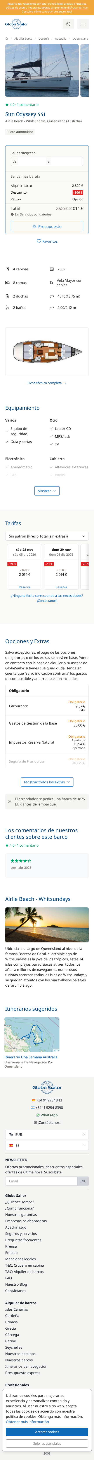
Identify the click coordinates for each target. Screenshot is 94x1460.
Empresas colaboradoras (26, 1220)
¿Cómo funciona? (19, 1208)
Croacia (11, 1322)
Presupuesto (50, 226)
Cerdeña (12, 1315)
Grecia (10, 1328)
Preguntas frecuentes (23, 1240)
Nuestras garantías (21, 1214)
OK (82, 1181)
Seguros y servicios (21, 1233)
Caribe (10, 1341)
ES (17, 1145)
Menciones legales (20, 1259)
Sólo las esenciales (47, 1443)
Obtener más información (27, 1421)
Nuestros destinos (20, 1353)
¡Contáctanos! (47, 600)
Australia (60, 38)
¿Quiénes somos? (19, 1201)
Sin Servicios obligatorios (32, 214)
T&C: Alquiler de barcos (24, 1271)
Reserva (24, 587)
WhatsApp (49, 1115)
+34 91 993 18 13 (49, 1100)
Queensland (80, 38)
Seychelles (13, 1347)
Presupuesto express (22, 1372)
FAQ (8, 1278)
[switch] (47, 241)
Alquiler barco (23, 38)
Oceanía (43, 38)
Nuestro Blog (16, 1284)
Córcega (12, 1334)
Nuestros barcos (19, 1360)
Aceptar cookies (47, 1432)
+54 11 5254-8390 (49, 1107)
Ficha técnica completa (45, 383)
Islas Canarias (16, 1309)
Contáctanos (15, 1290)
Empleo (11, 1252)
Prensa (11, 1246)
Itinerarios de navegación (26, 1366)
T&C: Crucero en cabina (24, 1265)
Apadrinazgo (15, 1227)
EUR (18, 1134)
